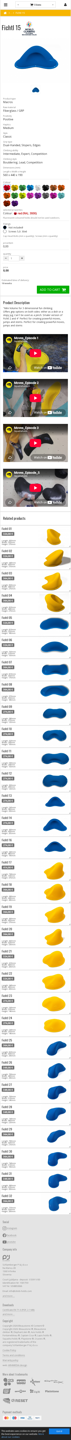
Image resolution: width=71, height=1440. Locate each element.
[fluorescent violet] (38, 195)
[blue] (30, 188)
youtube (11, 1241)
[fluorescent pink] (30, 195)
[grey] (45, 195)
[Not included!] (5, 227)
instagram (12, 1228)
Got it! (59, 1431)
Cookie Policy (9, 1350)
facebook (11, 1235)
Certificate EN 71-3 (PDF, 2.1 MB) (18, 1309)
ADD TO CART (50, 290)
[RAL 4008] (14, 203)
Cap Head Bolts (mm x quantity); (18, 236)
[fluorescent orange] (7, 195)
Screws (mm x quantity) (46, 236)
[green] (22, 188)
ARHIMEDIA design (17, 1365)
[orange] (61, 188)
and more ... (9, 1296)
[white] (38, 188)
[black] (45, 188)
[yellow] (14, 188)
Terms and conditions (14, 1355)
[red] (7, 188)
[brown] (53, 188)
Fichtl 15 (20, 12)
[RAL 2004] (7, 203)
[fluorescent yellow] (22, 195)
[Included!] (5, 231)
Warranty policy (10, 1360)
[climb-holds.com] (5, 13)
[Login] (65, 4)
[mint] (61, 195)
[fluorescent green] (14, 195)
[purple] (53, 195)
